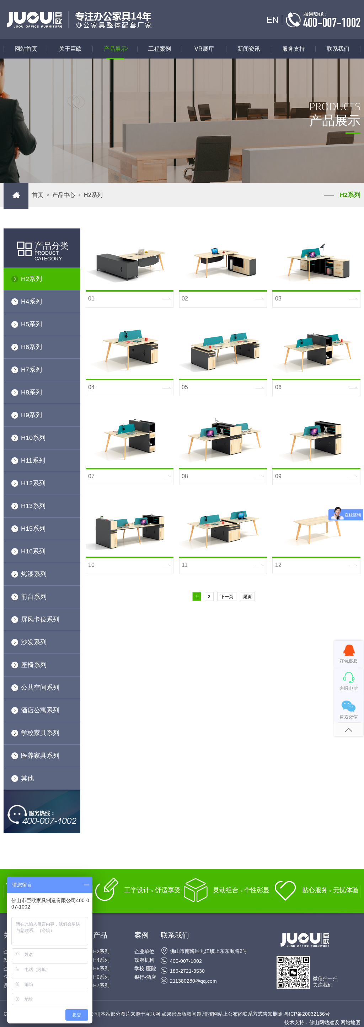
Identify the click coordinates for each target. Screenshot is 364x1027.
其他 (27, 778)
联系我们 (338, 49)
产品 (100, 935)
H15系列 (33, 528)
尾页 (247, 596)
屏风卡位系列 (40, 619)
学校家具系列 (40, 732)
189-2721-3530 (187, 971)
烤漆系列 (34, 574)
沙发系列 (34, 642)
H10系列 (33, 437)
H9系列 (31, 415)
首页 (37, 195)
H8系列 (31, 392)
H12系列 (33, 483)
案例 (141, 935)
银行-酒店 (145, 977)
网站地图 (350, 1022)
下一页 (226, 596)
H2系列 (31, 278)
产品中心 (63, 195)
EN (272, 19)
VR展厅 (204, 49)
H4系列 (31, 301)
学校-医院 (145, 968)
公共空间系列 (40, 687)
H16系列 (33, 551)
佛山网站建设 (324, 1022)
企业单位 (144, 951)
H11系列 (33, 460)
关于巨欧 (70, 49)
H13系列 (33, 505)
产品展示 (117, 49)
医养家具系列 (40, 755)
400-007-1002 (186, 961)
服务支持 (293, 49)
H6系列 (31, 346)
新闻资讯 (248, 49)
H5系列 (31, 324)
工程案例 (159, 49)
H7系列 (31, 369)
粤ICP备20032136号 (307, 1014)
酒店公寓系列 (40, 710)
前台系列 (34, 596)
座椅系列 (34, 664)
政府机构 (144, 960)
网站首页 (26, 49)
